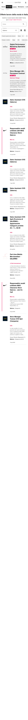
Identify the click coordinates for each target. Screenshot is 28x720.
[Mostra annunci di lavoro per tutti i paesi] (24, 30)
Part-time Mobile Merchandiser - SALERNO (16, 256)
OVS (11, 106)
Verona (12, 91)
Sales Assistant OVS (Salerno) (17, 101)
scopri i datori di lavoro (15, 20)
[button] (8, 36)
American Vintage (15, 78)
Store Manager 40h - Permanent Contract (17, 72)
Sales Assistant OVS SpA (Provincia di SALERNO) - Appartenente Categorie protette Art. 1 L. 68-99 (17, 222)
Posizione (5, 28)
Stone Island (13, 51)
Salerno (12, 120)
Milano (12, 62)
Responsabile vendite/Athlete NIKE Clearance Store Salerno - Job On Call (17, 287)
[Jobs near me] (21, 30)
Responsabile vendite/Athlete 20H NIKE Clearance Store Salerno (17, 131)
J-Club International (15, 263)
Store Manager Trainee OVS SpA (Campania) (16, 318)
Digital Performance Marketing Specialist (17, 45)
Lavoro (7, 9)
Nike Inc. (12, 139)
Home (3, 9)
